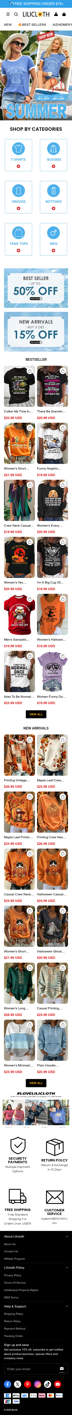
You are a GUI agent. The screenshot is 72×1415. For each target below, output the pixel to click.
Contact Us (11, 1251)
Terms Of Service (15, 1282)
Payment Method (14, 1328)
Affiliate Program (14, 1258)
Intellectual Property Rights (21, 1290)
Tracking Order (13, 1336)
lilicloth (15, 1409)
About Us (10, 1244)
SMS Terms (11, 1297)
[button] (8, 14)
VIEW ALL (36, 714)
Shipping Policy (13, 1313)
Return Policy (12, 1321)
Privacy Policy (12, 1275)
